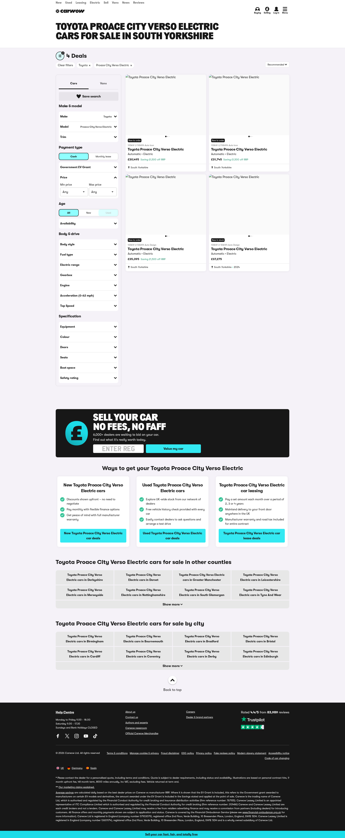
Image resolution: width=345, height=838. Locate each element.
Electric (95, 2)
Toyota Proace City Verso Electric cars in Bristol (260, 639)
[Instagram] (76, 737)
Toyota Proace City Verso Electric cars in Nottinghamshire (143, 592)
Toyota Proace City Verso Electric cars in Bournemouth (143, 639)
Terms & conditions (117, 753)
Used (68, 2)
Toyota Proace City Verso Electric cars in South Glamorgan (201, 592)
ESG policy (187, 753)
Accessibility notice (278, 753)
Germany (77, 768)
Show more (171, 604)
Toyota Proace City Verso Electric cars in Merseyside (84, 592)
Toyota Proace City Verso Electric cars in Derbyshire (84, 577)
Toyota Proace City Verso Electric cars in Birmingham (85, 639)
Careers (190, 711)
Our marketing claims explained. (77, 787)
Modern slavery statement (251, 753)
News (126, 2)
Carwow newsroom (136, 728)
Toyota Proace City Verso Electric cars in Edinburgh (260, 654)
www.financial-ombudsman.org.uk (261, 812)
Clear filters (65, 65)
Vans (115, 2)
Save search (91, 96)
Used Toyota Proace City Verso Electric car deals (172, 535)
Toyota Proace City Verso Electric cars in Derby (202, 654)
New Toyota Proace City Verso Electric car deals (93, 535)
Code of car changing (277, 758)
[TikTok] (95, 737)
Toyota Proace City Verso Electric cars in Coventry (143, 654)
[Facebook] (58, 737)
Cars (73, 83)
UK (62, 768)
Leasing (81, 2)
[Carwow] (70, 11)
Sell (106, 2)
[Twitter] (67, 737)
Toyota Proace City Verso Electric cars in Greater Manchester (202, 577)
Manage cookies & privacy (144, 753)
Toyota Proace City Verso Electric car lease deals (251, 535)
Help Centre (65, 712)
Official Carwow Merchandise (141, 733)
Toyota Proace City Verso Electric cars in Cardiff (84, 654)
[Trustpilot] (265, 722)
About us (130, 711)
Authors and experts (136, 722)
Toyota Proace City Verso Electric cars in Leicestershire (260, 577)
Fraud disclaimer (170, 753)
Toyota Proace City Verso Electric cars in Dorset (143, 577)
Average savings (65, 792)
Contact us (131, 717)
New (59, 2)
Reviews (138, 2)
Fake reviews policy (224, 753)
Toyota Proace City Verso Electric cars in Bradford (202, 639)
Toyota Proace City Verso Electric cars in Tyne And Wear (260, 592)
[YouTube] (86, 737)
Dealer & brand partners (199, 717)
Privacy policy (204, 753)
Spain (93, 768)
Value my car (173, 448)
